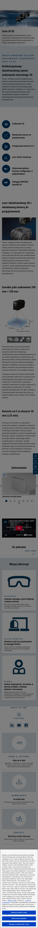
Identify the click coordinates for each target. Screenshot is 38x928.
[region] (19, 888)
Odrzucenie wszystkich (19, 918)
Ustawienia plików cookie (19, 912)
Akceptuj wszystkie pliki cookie (19, 924)
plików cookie (12, 900)
